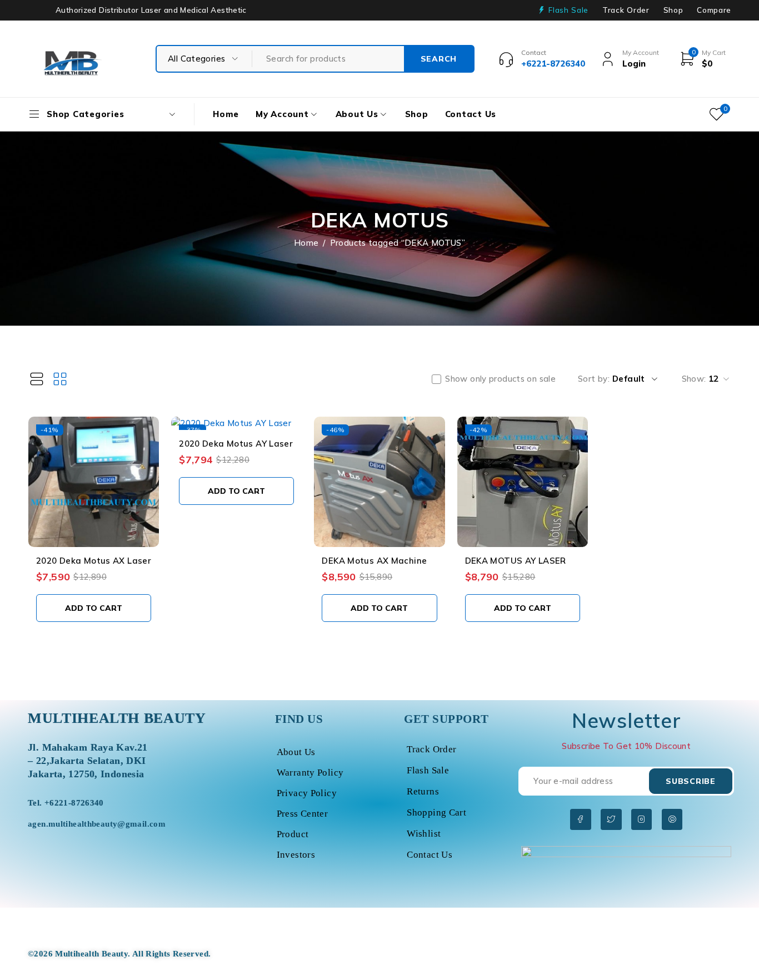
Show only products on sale (500, 379)
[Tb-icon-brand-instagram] (641, 819)
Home (306, 242)
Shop (673, 10)
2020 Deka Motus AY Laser (236, 443)
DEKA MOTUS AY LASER (515, 560)
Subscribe (690, 781)
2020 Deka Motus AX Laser (93, 560)
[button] (93, 608)
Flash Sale (568, 10)
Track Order (625, 10)
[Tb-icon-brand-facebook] (580, 819)
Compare (714, 10)
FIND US (299, 719)
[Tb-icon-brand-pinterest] (672, 819)
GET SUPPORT (446, 719)
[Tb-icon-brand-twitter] (611, 819)
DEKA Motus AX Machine (374, 560)
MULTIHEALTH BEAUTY (117, 718)
